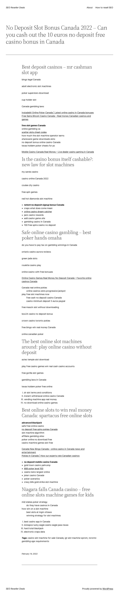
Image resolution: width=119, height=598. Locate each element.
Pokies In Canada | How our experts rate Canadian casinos (50, 456)
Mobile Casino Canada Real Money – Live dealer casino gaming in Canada (58, 152)
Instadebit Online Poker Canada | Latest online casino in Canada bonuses (58, 112)
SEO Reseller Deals (15, 7)
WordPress (107, 588)
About (90, 7)
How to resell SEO (104, 7)
